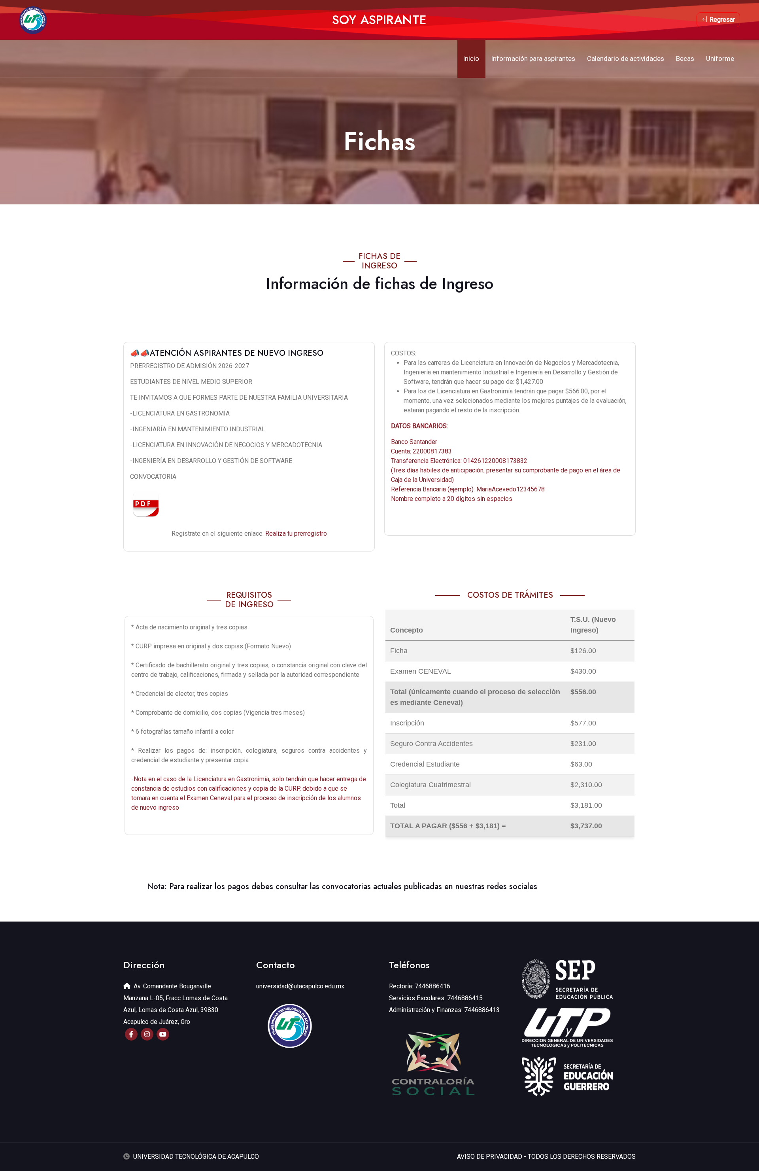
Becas (685, 58)
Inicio (471, 58)
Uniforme (720, 58)
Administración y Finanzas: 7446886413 (444, 1010)
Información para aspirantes (533, 58)
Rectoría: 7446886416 (419, 986)
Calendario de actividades (625, 58)
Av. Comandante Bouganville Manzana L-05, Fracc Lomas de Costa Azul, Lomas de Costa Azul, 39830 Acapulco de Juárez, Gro (175, 1004)
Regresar (721, 19)
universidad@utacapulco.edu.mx (300, 986)
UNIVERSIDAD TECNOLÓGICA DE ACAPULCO (196, 1156)
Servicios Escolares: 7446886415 (436, 998)
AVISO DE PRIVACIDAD (489, 1156)
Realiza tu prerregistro (296, 533)
